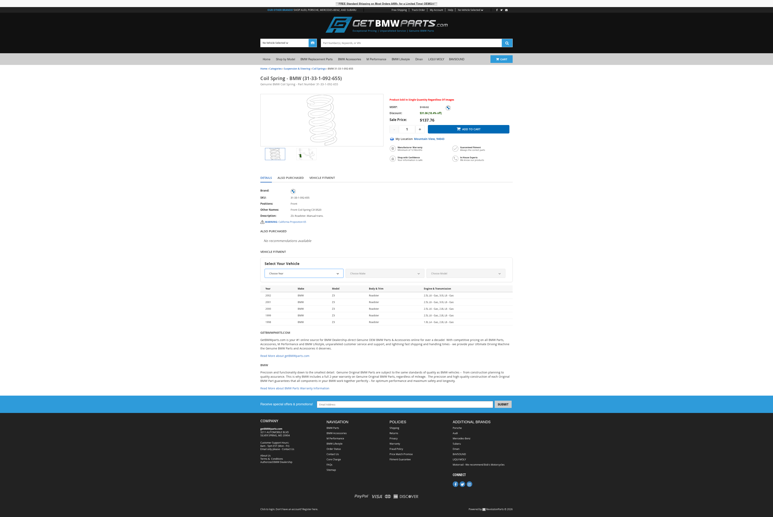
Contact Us (288, 449)
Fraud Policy (396, 448)
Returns (394, 433)
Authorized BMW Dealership (276, 462)
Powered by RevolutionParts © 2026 (491, 509)
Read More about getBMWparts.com (284, 356)
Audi (455, 433)
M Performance (376, 59)
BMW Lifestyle (401, 59)
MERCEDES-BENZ (330, 9)
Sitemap (331, 469)
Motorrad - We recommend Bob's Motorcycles (479, 464)
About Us (265, 455)
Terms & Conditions (271, 458)
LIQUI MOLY (436, 59)
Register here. (310, 509)
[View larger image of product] (275, 154)
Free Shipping (399, 9)
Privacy (394, 438)
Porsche (457, 427)
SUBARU (351, 9)
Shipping (394, 427)
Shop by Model (285, 59)
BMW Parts (333, 427)
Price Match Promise (401, 454)
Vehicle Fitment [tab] (322, 178)
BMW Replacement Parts (317, 59)
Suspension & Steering (297, 68)
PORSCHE (313, 9)
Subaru (457, 443)
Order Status (334, 448)
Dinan (419, 59)
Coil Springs (319, 68)
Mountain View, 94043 (429, 139)
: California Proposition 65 (285, 221)
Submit (503, 404)
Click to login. (267, 509)
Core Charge (334, 459)
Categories (275, 68)
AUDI (304, 9)
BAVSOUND (456, 59)
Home (266, 59)
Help (450, 9)
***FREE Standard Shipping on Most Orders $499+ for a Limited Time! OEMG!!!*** (386, 3)
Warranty (395, 443)
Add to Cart (471, 129)
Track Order (418, 9)
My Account (436, 9)
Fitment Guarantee (400, 459)
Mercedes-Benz (461, 438)
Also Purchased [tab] (291, 178)
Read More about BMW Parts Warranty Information (294, 388)
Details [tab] (266, 178)
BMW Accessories (349, 59)
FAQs (329, 464)
